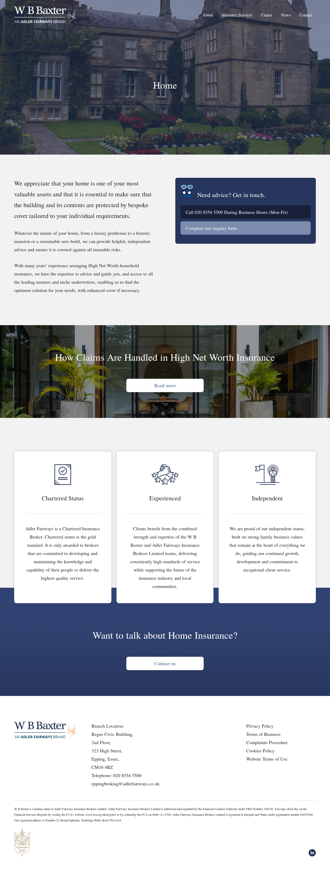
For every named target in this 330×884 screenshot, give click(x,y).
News (286, 15)
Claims (266, 15)
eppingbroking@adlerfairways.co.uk (126, 783)
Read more (165, 385)
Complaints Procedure (267, 742)
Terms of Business (263, 734)
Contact (305, 15)
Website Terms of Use (266, 759)
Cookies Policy (260, 750)
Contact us (165, 663)
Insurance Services (237, 15)
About (208, 15)
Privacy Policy (260, 726)
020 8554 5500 (209, 212)
